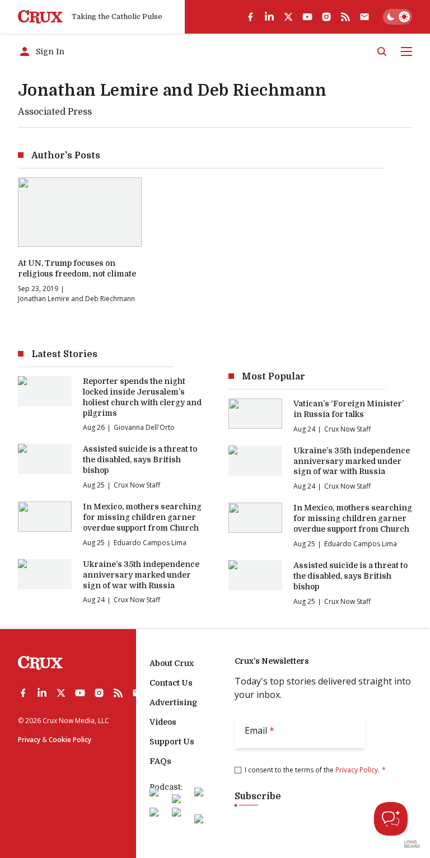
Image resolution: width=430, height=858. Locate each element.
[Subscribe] (364, 16)
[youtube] (307, 16)
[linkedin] (269, 16)
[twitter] (288, 16)
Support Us (171, 741)
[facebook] (250, 16)
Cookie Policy (70, 739)
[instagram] (326, 16)
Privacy (29, 739)
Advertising (173, 702)
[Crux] (40, 17)
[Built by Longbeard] (412, 844)
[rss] (345, 16)
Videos (162, 722)
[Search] (381, 51)
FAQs (160, 761)
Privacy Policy (356, 770)
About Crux (171, 663)
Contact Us (171, 682)
